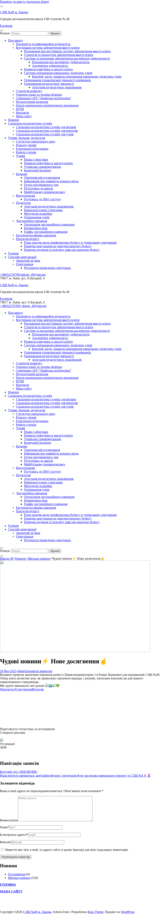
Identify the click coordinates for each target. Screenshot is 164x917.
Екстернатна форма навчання (36, 235)
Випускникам (25, 195)
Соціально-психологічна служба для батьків (46, 127)
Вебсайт (5, 842)
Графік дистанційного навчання (45, 231)
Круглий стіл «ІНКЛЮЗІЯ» (19, 771)
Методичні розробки (38, 213)
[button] (82, 729)
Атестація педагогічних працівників (57, 87)
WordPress (127, 912)
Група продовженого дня (41, 184)
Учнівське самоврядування (42, 166)
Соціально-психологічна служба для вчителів (47, 130)
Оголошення (16, 874)
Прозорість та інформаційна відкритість (43, 44)
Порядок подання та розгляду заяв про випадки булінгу (62, 249)
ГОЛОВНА (8, 884)
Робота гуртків (26, 152)
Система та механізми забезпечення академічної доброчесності (67, 58)
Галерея (13, 253)
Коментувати (9, 820)
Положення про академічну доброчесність (61, 62)
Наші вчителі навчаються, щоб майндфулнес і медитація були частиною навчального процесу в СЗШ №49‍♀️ (75, 775)
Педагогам (23, 203)
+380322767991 (10, 274)
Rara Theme (95, 912)
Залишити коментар (38, 671)
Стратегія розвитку (29, 91)
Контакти (22, 112)
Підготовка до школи (38, 188)
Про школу (15, 40)
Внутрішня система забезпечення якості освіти (48, 47)
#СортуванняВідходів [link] (29, 689)
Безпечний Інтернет (37, 170)
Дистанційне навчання (31, 221)
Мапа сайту (24, 116)
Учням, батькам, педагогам (26, 138)
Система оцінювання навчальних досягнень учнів (58, 73)
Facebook (6, 25)
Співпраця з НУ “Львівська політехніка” (43, 98)
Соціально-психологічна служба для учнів (45, 134)
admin (21, 671)
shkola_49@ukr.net (33, 274)
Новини (13, 120)
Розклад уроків (26, 145)
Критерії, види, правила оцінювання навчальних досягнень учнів (76, 76)
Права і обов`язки (36, 159)
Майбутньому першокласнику (44, 192)
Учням (20, 156)
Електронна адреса (13, 834)
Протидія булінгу (27, 239)
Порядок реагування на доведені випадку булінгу (58, 246)
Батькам (21, 174)
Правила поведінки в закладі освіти (48, 69)
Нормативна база (35, 228)
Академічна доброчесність (50, 65)
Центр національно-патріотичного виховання (47, 105)
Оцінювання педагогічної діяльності (49, 83)
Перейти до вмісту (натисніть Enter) (24, 1)
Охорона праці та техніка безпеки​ (39, 94)
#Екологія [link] (6, 689)
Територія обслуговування (42, 177)
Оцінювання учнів (36, 217)
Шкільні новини (19, 878)
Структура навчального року (35, 141)
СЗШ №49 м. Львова (14, 12)
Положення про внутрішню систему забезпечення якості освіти (67, 51)
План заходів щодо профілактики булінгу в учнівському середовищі (70, 242)
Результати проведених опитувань (47, 268)
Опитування (24, 264)
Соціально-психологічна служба (30, 123)
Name (4, 827)
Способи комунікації (22, 257)
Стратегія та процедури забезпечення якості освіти (58, 55)
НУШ (20, 109)
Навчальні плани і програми (43, 210)
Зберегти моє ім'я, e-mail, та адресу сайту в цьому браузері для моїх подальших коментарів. (67, 849)
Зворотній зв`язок (28, 260)
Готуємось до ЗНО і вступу (42, 199)
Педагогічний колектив (32, 101)
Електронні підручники (32, 148)
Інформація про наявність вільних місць (51, 181)
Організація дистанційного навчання (49, 224)
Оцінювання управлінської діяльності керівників (57, 80)
